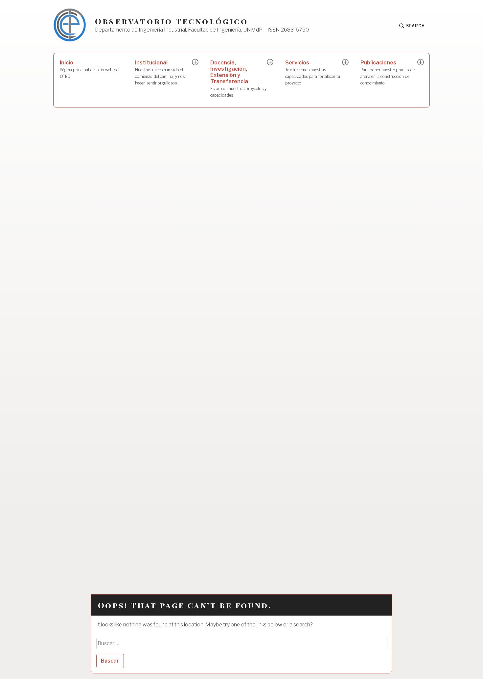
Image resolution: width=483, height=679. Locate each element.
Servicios (312, 72)
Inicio (89, 69)
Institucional (160, 72)
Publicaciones (387, 72)
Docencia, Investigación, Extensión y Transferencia (238, 78)
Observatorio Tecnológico (171, 21)
